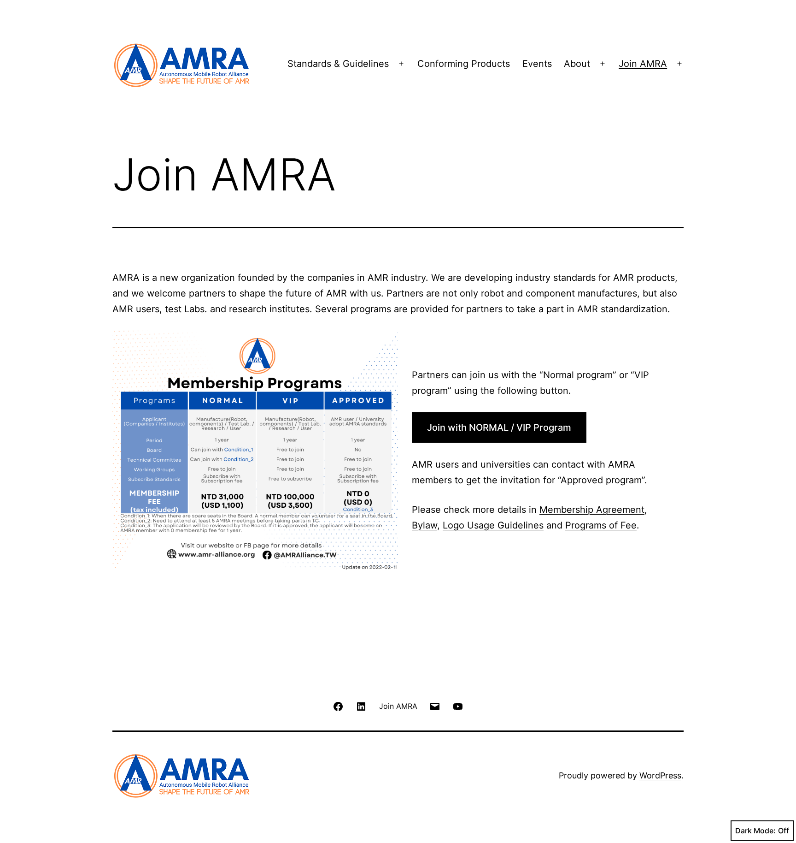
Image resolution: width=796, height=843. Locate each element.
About (577, 63)
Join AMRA (643, 63)
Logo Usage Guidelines (493, 525)
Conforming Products (463, 63)
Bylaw (424, 525)
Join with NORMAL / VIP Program (499, 427)
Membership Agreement (591, 509)
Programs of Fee (601, 525)
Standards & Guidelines (338, 63)
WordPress (660, 775)
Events (537, 63)
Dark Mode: (755, 830)
